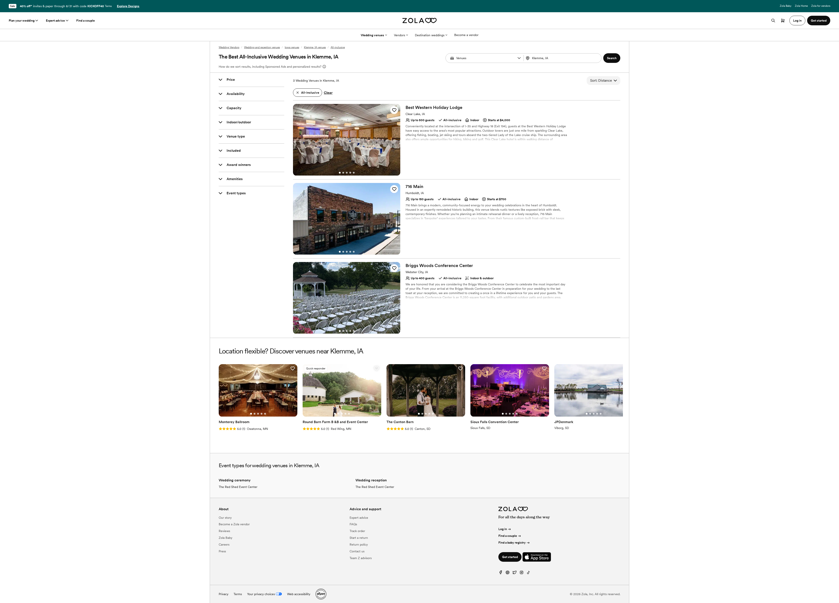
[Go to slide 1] (339, 172)
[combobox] (563, 58)
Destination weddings (429, 35)
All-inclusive (338, 47)
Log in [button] (797, 20)
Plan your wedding (22, 20)
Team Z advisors (361, 558)
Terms (108, 6)
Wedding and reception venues (262, 47)
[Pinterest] (507, 573)
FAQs (353, 524)
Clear (328, 93)
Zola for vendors (820, 5)
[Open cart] (783, 20)
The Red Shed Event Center (238, 487)
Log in (502, 529)
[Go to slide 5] (353, 172)
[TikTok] (528, 573)
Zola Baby (785, 5)
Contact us (357, 551)
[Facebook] (500, 573)
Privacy (223, 594)
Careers (224, 544)
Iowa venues (292, 47)
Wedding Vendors (229, 47)
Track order (357, 531)
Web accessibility (298, 594)
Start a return (359, 537)
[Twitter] (514, 573)
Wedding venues (372, 35)
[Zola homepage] (419, 20)
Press (222, 551)
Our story (225, 517)
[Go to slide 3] (346, 172)
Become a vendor (466, 35)
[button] (519, 58)
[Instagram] (521, 573)
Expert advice (55, 20)
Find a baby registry (512, 542)
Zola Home (801, 5)
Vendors (399, 35)
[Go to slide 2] (343, 172)
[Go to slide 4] (350, 172)
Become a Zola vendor (234, 524)
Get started (510, 557)
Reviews (224, 531)
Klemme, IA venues (315, 47)
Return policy (359, 544)
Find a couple (85, 20)
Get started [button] (819, 20)
